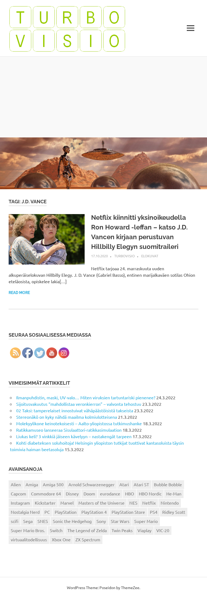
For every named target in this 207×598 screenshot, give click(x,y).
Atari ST (141, 484)
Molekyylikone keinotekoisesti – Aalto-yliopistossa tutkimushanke (79, 423)
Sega (28, 521)
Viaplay (144, 530)
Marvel (67, 502)
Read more (19, 292)
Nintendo (170, 502)
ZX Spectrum (87, 539)
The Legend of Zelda (87, 530)
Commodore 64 (46, 493)
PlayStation (66, 512)
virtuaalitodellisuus (29, 539)
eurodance (110, 493)
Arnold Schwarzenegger (91, 484)
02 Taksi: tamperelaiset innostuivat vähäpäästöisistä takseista (74, 410)
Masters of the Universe (101, 502)
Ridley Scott (173, 512)
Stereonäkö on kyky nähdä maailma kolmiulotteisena (66, 417)
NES (133, 502)
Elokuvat (149, 256)
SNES (42, 521)
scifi (14, 521)
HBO (129, 493)
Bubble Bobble (168, 484)
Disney (72, 493)
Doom (89, 493)
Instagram (20, 502)
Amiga (32, 484)
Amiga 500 (53, 484)
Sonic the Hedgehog (72, 521)
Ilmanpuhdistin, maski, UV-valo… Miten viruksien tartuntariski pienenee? (85, 397)
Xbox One (61, 539)
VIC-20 (162, 530)
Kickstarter (45, 502)
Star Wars (120, 521)
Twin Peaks (122, 530)
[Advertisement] (103, 97)
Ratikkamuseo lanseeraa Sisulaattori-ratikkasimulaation (69, 430)
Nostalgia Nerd (25, 512)
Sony (101, 521)
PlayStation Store (128, 512)
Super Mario (146, 521)
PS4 (153, 512)
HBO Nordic (150, 493)
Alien (16, 484)
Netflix (149, 502)
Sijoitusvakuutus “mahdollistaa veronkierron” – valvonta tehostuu (78, 404)
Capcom (18, 493)
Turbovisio (124, 256)
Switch (56, 530)
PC (47, 512)
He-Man (173, 493)
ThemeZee (130, 587)
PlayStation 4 (94, 512)
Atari (124, 484)
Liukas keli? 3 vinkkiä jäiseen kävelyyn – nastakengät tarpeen (74, 436)
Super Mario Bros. (28, 530)
